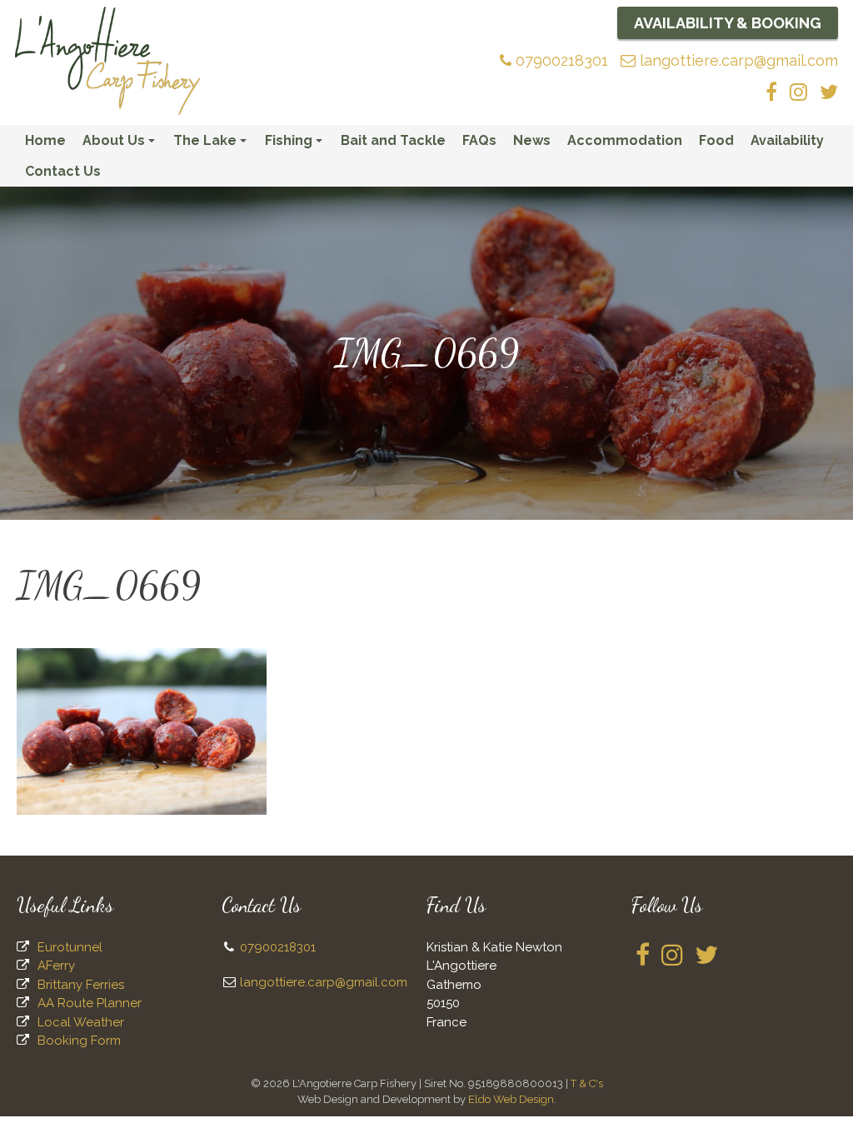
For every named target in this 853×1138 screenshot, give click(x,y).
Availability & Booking (727, 23)
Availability (787, 140)
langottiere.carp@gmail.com (737, 60)
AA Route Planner (89, 1003)
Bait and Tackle (393, 140)
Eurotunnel (69, 947)
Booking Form (79, 1040)
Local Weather (80, 1022)
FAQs (479, 140)
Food (716, 140)
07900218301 (559, 60)
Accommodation (624, 140)
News (532, 140)
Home (45, 140)
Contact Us (63, 171)
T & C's (587, 1083)
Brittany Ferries (80, 984)
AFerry (56, 965)
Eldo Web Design (511, 1099)
